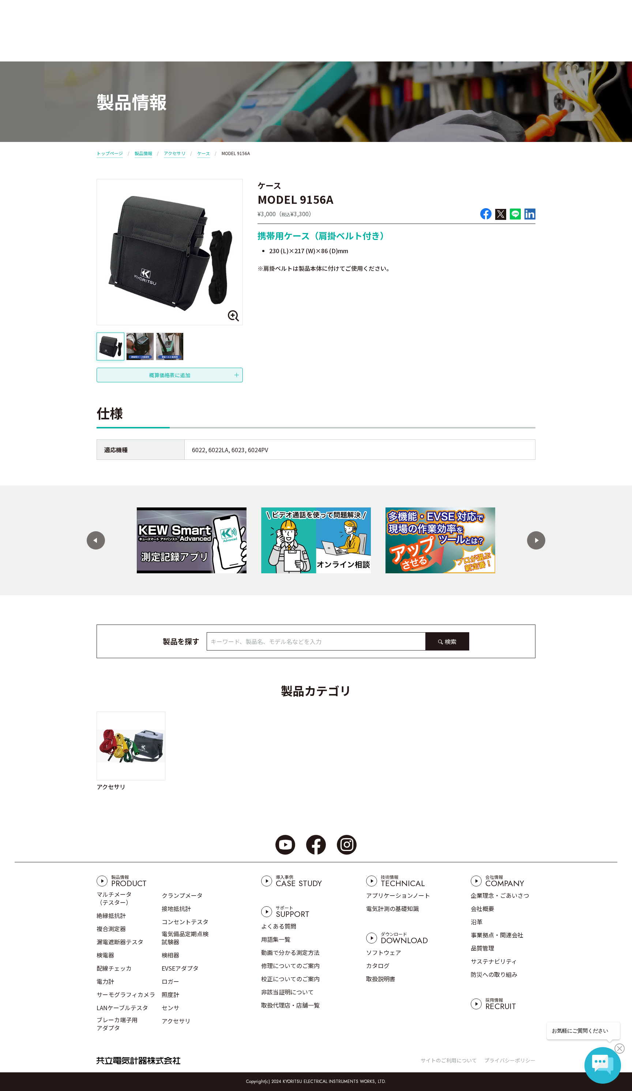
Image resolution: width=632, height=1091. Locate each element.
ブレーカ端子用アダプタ (117, 1024)
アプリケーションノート (398, 895)
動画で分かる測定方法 (290, 952)
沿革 (476, 922)
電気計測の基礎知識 (392, 908)
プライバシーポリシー (509, 1060)
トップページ (110, 153)
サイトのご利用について (449, 1060)
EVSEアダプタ (180, 968)
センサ (170, 1008)
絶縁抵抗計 (111, 915)
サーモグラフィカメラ (126, 994)
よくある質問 (278, 926)
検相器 (170, 955)
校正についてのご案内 (290, 979)
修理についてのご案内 (290, 965)
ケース (203, 153)
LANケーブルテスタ (122, 1008)
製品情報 (143, 153)
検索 (450, 641)
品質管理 (482, 948)
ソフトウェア (383, 952)
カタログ (378, 965)
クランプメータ (182, 895)
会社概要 (482, 908)
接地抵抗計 (176, 908)
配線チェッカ (114, 968)
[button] (96, 540)
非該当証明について (287, 992)
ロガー (170, 981)
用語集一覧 (275, 939)
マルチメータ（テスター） (114, 898)
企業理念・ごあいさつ (500, 895)
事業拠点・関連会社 (497, 935)
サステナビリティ (494, 961)
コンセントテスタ (185, 922)
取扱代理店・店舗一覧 (290, 1005)
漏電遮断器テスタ (120, 942)
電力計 (105, 981)
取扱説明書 (380, 979)
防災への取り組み (494, 974)
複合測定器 (111, 929)
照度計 (170, 994)
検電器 (105, 955)
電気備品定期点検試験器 (185, 938)
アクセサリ (174, 153)
